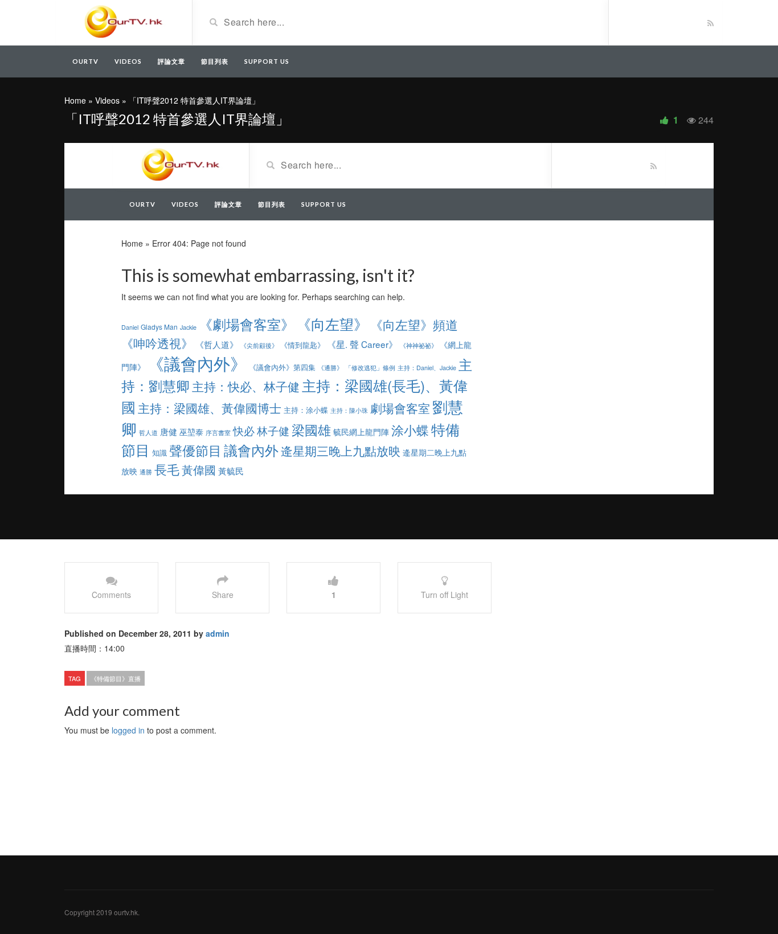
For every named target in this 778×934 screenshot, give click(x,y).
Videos (128, 61)
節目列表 (214, 61)
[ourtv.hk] (123, 21)
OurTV (85, 61)
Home (75, 100)
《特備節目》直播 (116, 678)
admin (218, 633)
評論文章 (171, 61)
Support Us (266, 61)
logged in (128, 730)
